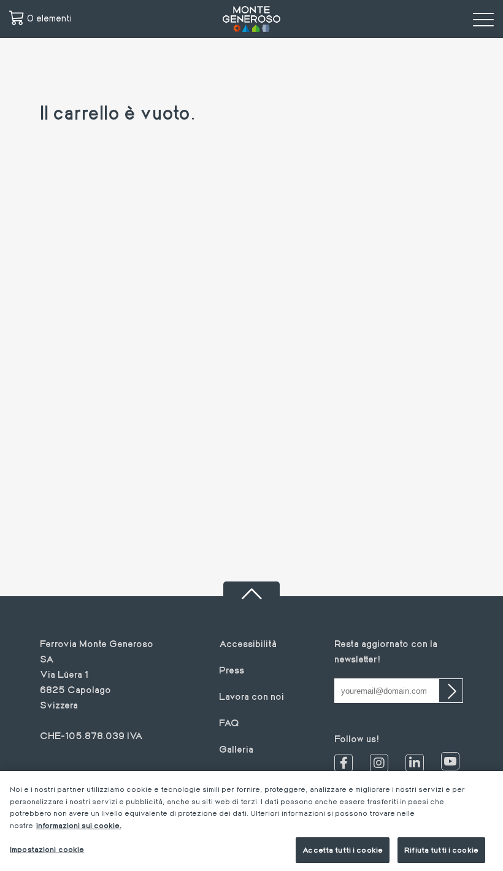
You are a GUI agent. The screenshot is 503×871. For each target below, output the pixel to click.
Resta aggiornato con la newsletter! (385, 650)
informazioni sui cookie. (78, 825)
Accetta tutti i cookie (342, 849)
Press (231, 669)
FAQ (229, 722)
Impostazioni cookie (47, 849)
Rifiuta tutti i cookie (441, 849)
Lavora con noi (251, 696)
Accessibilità (248, 643)
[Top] (251, 588)
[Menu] (483, 19)
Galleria (236, 748)
